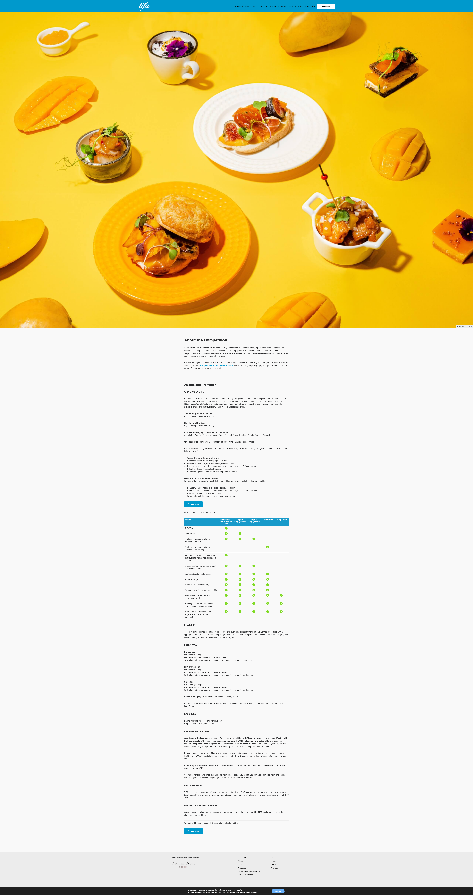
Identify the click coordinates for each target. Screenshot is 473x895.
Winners (248, 6)
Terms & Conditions (245, 874)
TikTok (273, 864)
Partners (272, 6)
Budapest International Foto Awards (216, 365)
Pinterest (274, 868)
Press (306, 6)
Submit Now (326, 6)
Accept (278, 891)
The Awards (238, 6)
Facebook (274, 857)
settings (253, 892)
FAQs (313, 6)
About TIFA (241, 857)
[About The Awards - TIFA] (144, 6)
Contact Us (241, 868)
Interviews (282, 6)
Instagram (275, 861)
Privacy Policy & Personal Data (249, 871)
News (300, 6)
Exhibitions (291, 6)
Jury (265, 6)
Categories (257, 6)
